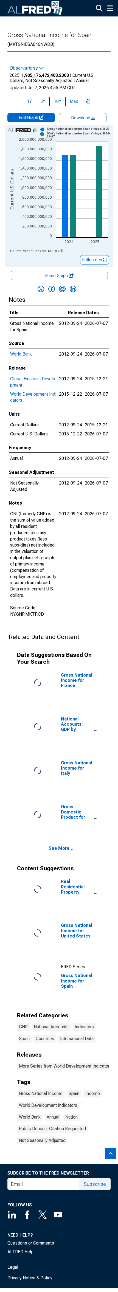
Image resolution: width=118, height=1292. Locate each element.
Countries (45, 1038)
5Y (42, 101)
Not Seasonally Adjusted (42, 1140)
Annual (53, 1117)
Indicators (84, 1026)
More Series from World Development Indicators (65, 1066)
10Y (57, 101)
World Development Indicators (48, 1105)
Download (81, 117)
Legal (12, 1267)
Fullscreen (92, 259)
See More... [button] (61, 848)
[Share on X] (41, 289)
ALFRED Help (20, 1251)
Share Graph (57, 275)
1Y (29, 101)
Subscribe (95, 1184)
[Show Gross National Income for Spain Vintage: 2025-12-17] (79, 130)
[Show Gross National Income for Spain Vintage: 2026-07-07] (79, 135)
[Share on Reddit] (62, 289)
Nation (71, 1117)
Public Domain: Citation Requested (52, 1128)
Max (74, 101)
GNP (23, 1026)
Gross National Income (41, 1093)
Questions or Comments (30, 1243)
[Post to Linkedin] (73, 289)
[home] (35, 8)
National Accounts (51, 1026)
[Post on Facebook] (51, 289)
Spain (24, 1038)
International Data (77, 1038)
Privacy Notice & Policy (29, 1277)
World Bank (21, 354)
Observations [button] (24, 68)
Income (92, 1093)
